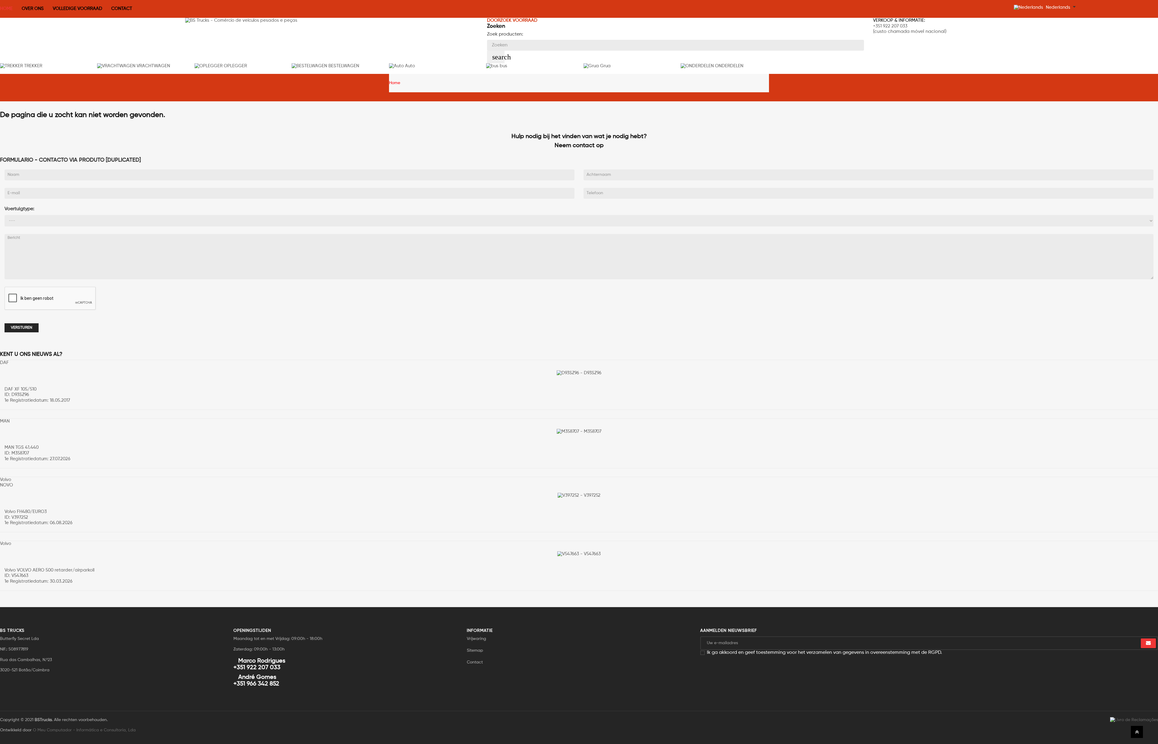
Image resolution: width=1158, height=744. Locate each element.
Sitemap (475, 650)
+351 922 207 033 (890, 26)
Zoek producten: (505, 34)
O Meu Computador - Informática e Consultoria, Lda (84, 730)
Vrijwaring (476, 639)
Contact (475, 662)
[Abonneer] (1148, 643)
